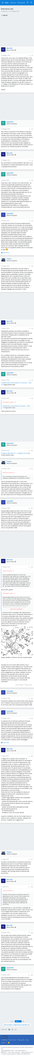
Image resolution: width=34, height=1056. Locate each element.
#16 (32, 756)
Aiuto (27, 1040)
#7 (32, 328)
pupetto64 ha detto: (8, 402)
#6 (32, 266)
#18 (32, 887)
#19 (32, 932)
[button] (3, 2)
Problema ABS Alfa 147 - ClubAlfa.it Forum (14, 453)
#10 (32, 450)
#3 (32, 160)
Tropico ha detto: (7, 571)
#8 (32, 380)
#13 (32, 567)
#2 (32, 129)
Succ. (17, 1021)
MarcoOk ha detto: (8, 472)
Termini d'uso (12, 1040)
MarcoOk (5, 11)
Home (3, 1042)
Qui (2, 84)
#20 (32, 975)
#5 (32, 221)
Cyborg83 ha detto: (8, 593)
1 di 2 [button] (12, 1021)
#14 (32, 698)
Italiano (5, 1037)
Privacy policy (21, 1040)
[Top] (6, 1042)
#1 (32, 55)
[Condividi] (30, 55)
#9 (32, 398)
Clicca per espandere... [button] (17, 609)
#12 (32, 508)
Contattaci (4, 1040)
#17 (32, 859)
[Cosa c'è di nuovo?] (27, 3)
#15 (32, 718)
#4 (32, 180)
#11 (32, 469)
